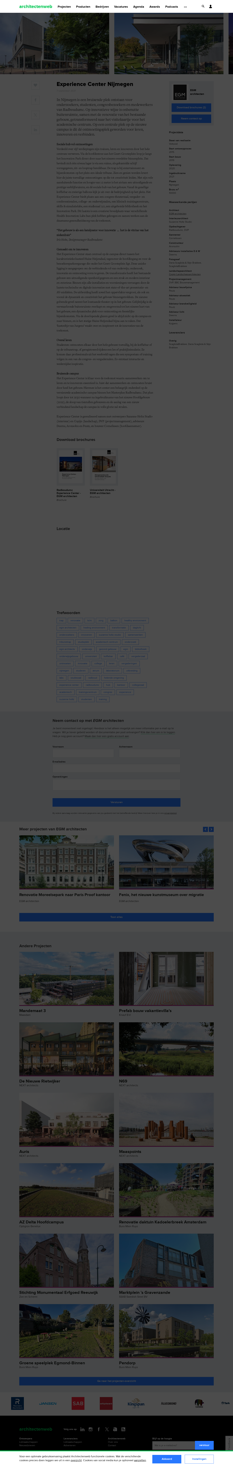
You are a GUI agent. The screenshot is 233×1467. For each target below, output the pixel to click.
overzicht (76, 1460)
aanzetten (140, 1460)
